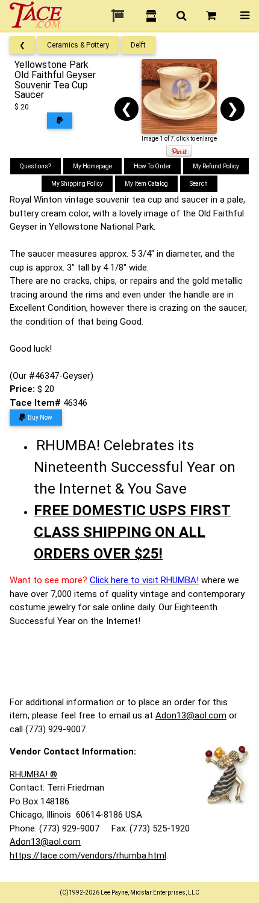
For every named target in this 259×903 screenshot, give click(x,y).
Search (199, 183)
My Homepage (92, 166)
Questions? (35, 166)
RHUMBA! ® (33, 774)
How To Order (152, 166)
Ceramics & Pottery (78, 45)
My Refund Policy (216, 166)
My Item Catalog (146, 183)
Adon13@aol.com (190, 715)
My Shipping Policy (77, 183)
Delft (138, 45)
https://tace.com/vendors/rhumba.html (88, 855)
